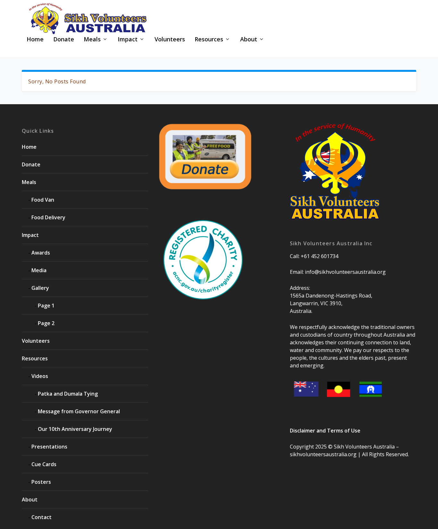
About (248, 40)
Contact (41, 517)
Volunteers (170, 40)
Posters (41, 481)
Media (38, 270)
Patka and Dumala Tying (68, 393)
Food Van (42, 199)
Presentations (49, 446)
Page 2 (46, 323)
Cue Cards (43, 464)
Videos (39, 376)
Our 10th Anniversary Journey (75, 428)
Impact (128, 40)
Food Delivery (48, 217)
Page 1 (46, 305)
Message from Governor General (79, 411)
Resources (209, 40)
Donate (63, 40)
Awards (40, 252)
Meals (92, 40)
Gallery (40, 287)
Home (35, 40)
